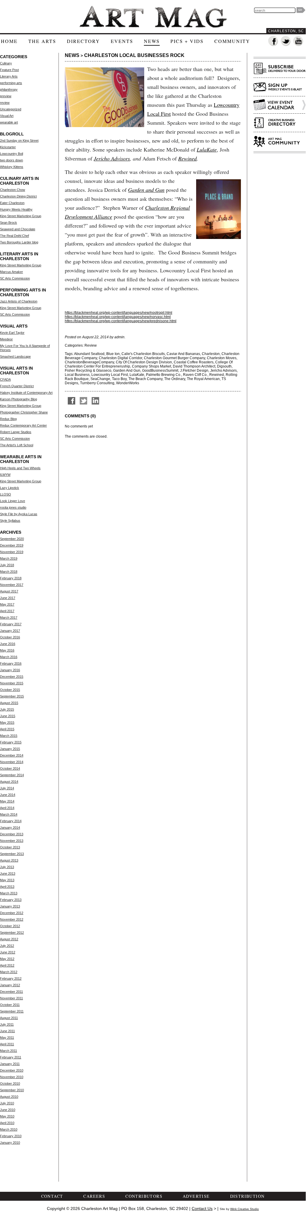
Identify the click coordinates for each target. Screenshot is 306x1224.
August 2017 (9, 591)
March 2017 (8, 617)
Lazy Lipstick (9, 488)
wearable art (9, 122)
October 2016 (10, 637)
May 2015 (7, 722)
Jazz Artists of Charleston (18, 301)
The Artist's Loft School (16, 445)
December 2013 (11, 834)
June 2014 (7, 795)
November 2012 (11, 919)
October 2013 (10, 847)
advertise (196, 1196)
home (9, 41)
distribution (247, 1196)
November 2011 (11, 998)
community (232, 41)
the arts (42, 41)
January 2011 (10, 1064)
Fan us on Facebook (273, 41)
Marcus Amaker (11, 272)
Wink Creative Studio (244, 1209)
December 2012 (11, 913)
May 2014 (7, 801)
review (5, 102)
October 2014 (10, 768)
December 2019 (11, 545)
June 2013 (7, 873)
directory (83, 41)
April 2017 (7, 611)
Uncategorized (10, 109)
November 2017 (11, 584)
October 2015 (10, 690)
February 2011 (10, 1057)
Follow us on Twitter (286, 41)
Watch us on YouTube (298, 41)
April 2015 (7, 729)
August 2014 (9, 781)
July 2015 (7, 709)
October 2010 (10, 1083)
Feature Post (9, 70)
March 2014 (8, 814)
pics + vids (187, 41)
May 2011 (7, 1037)
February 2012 (10, 978)
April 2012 (7, 965)
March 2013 (8, 893)
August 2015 (9, 703)
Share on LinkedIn (95, 401)
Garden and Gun (146, 189)
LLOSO (5, 494)
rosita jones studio (13, 507)
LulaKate (207, 149)
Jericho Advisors (112, 158)
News (72, 55)
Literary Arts (9, 76)
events (122, 41)
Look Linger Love (12, 501)
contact (52, 1196)
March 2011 (8, 1050)
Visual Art (6, 116)
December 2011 (11, 991)
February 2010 (10, 1136)
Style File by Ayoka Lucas (18, 514)
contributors (143, 1196)
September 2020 (12, 539)
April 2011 (7, 1044)
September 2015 (12, 696)
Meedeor (6, 339)
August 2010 (9, 1096)
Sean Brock (8, 222)
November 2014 (11, 762)
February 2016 (10, 663)
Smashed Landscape (15, 356)
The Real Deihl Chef (14, 235)
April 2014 (7, 808)
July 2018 (7, 565)
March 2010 (8, 1129)
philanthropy (9, 89)
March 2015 (8, 735)
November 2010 (11, 1077)
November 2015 (11, 683)
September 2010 (12, 1090)
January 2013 (10, 906)
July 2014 (7, 788)
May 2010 (7, 1116)
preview (5, 96)
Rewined (187, 158)
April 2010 (7, 1123)
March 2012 (8, 972)
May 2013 (7, 880)
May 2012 (7, 959)
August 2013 (9, 860)
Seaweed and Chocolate (17, 229)
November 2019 (11, 552)
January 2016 (10, 670)
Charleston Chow (12, 190)
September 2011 (12, 1011)
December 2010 (11, 1070)
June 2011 (7, 1031)
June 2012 (7, 952)
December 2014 (11, 755)
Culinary (6, 63)
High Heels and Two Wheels (20, 468)
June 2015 (7, 716)
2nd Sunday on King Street (19, 140)
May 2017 (7, 604)
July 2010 (7, 1103)
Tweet (83, 401)
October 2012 (10, 926)
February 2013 (10, 900)
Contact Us (202, 1208)
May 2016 (7, 650)
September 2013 (12, 854)
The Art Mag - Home (153, 17)
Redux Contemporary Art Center (23, 425)
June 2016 (7, 644)
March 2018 (8, 571)
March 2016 (8, 657)
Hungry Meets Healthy (16, 209)
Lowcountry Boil (11, 153)
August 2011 (9, 1018)
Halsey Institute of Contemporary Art (26, 392)
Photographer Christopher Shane (24, 412)
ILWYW (5, 474)
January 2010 (10, 1142)
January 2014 (10, 827)
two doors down (11, 160)
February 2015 (10, 742)
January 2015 (10, 749)
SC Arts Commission (15, 278)
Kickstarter (8, 147)
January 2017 (10, 630)
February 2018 (10, 578)
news (152, 41)
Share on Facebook (71, 401)
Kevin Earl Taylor (12, 332)
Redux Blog (8, 419)
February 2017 (10, 624)
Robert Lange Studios (15, 432)
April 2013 (7, 886)
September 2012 (12, 932)
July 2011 (7, 1024)
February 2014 (10, 821)
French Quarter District (17, 386)
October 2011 (10, 1005)
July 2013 (7, 867)
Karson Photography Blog (18, 399)
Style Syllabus (10, 520)
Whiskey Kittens (11, 167)
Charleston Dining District (18, 196)
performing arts (11, 83)
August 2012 (9, 939)
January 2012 (10, 985)
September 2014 (12, 775)
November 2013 (11, 840)
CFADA (5, 379)
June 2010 (7, 1110)
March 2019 (8, 558)
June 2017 (7, 598)
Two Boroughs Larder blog (19, 242)
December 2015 (11, 676)
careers (94, 1196)
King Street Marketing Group (20, 216)
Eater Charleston (12, 203)
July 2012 (7, 945)
